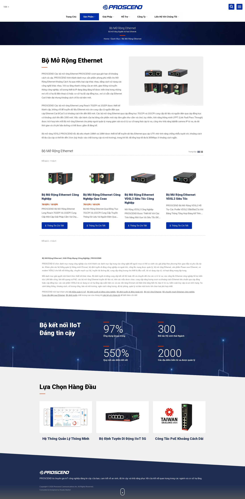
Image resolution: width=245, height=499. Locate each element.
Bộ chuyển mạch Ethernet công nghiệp (178, 292)
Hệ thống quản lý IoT (77, 292)
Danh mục (115, 39)
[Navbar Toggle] (239, 7)
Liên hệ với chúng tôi (166, 16)
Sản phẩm (88, 16)
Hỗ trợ (125, 16)
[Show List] (201, 151)
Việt (6, 7)
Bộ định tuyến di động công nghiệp (101, 292)
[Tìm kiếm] (231, 7)
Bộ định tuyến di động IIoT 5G (122, 439)
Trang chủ (71, 16)
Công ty (141, 16)
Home (106, 39)
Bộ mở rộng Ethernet (131, 39)
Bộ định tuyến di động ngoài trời (130, 292)
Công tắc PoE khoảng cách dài (179, 439)
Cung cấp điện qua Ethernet (53, 295)
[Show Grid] (198, 151)
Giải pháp (108, 16)
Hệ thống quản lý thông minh (65, 439)
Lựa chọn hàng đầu (68, 387)
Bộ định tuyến (71, 295)
